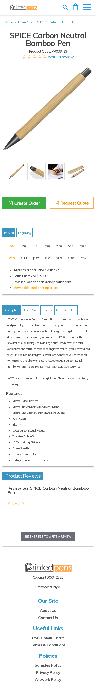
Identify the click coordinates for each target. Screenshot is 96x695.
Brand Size (30, 310)
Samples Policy (48, 665)
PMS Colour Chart (48, 637)
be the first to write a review (48, 536)
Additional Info (66, 310)
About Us (48, 610)
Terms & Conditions (48, 644)
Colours (46, 310)
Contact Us (48, 617)
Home (9, 22)
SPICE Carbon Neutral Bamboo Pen (56, 22)
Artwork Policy (48, 679)
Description (11, 310)
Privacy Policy (48, 672)
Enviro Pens (24, 22)
